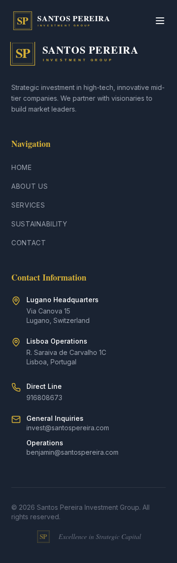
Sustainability (39, 224)
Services (28, 205)
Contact (28, 243)
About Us (29, 186)
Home (21, 167)
